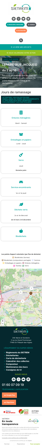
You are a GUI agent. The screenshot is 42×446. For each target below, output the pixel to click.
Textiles (18, 266)
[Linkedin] (28, 19)
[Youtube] (23, 19)
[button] (21, 40)
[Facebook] (14, 19)
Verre (27, 266)
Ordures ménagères (32, 263)
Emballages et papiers (13, 263)
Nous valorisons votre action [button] (22, 53)
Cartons (37, 260)
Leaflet (39, 325)
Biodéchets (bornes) (22, 257)
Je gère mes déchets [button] (22, 47)
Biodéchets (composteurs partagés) (17, 260)
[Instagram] (19, 19)
